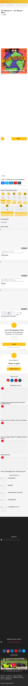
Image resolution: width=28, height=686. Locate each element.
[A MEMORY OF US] (4, 509)
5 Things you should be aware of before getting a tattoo (13, 403)
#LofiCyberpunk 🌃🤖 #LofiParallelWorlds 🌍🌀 (11, 312)
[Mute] (23, 671)
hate (20, 202)
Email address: (14, 337)
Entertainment (4, 278)
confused (3, 202)
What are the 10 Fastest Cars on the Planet (14, 420)
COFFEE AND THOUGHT (8, 316)
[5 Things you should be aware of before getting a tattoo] (14, 394)
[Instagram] (8, 380)
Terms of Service (17, 675)
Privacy (2, 677)
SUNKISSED (4, 255)
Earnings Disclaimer (18, 677)
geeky (14, 202)
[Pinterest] (16, 380)
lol (25, 202)
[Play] (2, 671)
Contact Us (9, 677)
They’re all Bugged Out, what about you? (13, 471)
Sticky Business (5, 455)
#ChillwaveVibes (18, 278)
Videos (2, 253)
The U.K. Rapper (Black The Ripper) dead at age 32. (14, 437)
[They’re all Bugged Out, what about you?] (14, 463)
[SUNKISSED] (14, 239)
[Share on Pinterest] (15, 183)
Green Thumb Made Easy (20, 532)
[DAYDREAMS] (4, 502)
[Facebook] (4, 651)
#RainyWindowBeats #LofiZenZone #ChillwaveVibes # (12, 281)
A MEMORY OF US (13, 507)
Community (9, 675)
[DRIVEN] (14, 269)
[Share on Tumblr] (19, 183)
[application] (14, 664)
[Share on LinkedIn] (11, 183)
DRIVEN (3, 283)
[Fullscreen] (25, 671)
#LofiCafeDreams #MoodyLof (7, 279)
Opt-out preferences (6, 678)
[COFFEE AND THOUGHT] (14, 300)
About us (3, 675)
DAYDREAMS (12, 499)
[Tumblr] (19, 380)
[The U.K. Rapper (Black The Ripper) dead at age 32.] (14, 429)
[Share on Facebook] (3, 183)
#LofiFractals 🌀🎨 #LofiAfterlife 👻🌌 (9, 314)
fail (8, 202)
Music (3, 175)
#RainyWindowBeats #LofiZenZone (8, 280)
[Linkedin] (12, 380)
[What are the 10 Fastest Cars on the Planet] (14, 412)
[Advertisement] (14, 33)
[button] (1, 1)
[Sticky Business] (14, 447)
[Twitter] (23, 651)
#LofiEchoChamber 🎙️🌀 (6, 313)
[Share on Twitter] (7, 183)
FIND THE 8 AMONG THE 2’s (7, 533)
